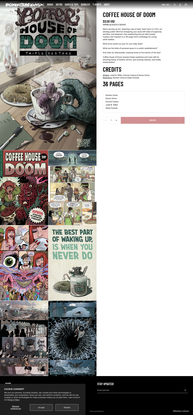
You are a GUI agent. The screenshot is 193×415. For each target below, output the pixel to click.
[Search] (175, 4)
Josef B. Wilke (112, 105)
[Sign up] (185, 390)
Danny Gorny (111, 98)
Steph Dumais (112, 108)
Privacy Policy (13, 400)
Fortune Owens (112, 101)
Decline (67, 407)
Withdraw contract (181, 411)
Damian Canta (112, 95)
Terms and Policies (97, 411)
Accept (41, 407)
